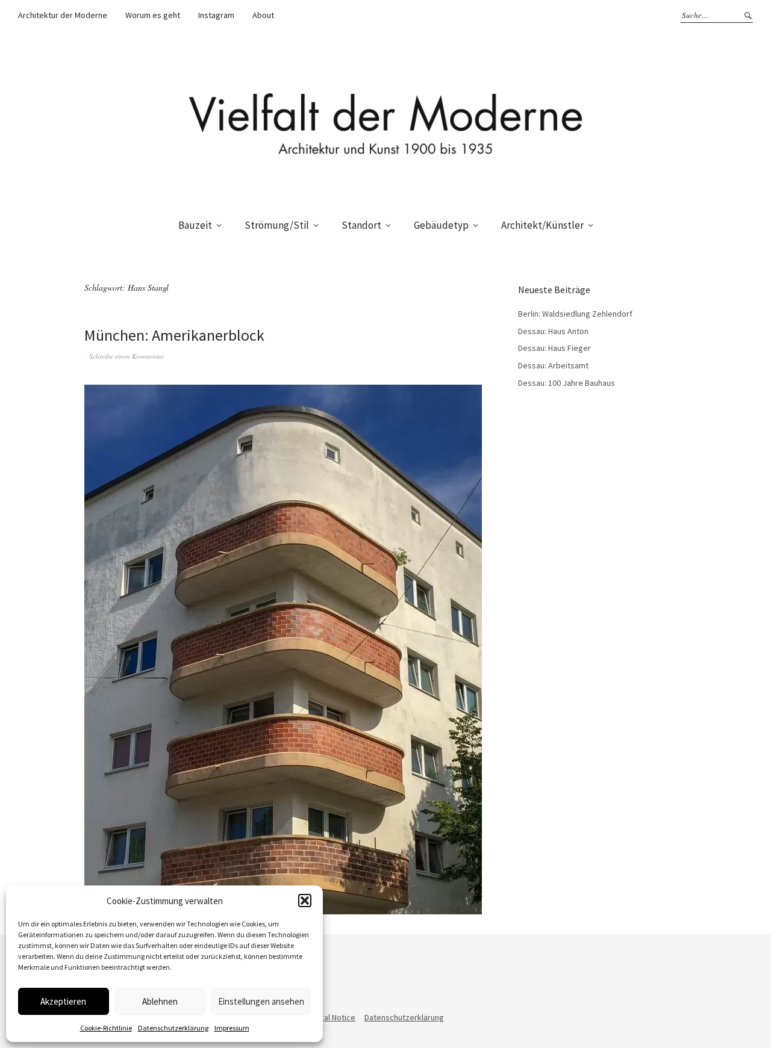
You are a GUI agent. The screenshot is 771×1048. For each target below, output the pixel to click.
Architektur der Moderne (62, 15)
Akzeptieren (63, 1001)
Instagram (216, 15)
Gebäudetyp (441, 225)
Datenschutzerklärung (173, 1027)
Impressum (231, 1027)
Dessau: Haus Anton (553, 331)
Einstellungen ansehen (261, 1001)
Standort (361, 225)
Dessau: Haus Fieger (554, 348)
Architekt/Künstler (542, 225)
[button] (305, 901)
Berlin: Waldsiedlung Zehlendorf (575, 313)
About (263, 15)
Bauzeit (195, 225)
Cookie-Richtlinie (106, 1027)
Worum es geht (152, 15)
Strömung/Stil (277, 225)
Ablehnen (160, 1001)
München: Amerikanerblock (174, 335)
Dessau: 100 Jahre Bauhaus (566, 382)
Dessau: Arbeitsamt (553, 365)
